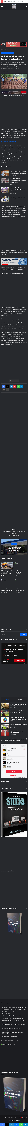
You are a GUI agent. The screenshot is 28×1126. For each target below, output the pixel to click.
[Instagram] (16, 536)
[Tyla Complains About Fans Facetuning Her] (5, 733)
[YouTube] (14, 536)
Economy (11, 53)
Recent (7, 699)
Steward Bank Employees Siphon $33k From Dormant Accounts (17, 190)
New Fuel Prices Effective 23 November (19, 572)
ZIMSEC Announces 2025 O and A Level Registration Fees (18, 718)
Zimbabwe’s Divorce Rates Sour (9, 1036)
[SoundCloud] (18, 536)
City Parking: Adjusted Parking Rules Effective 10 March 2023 (7, 573)
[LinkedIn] (11, 386)
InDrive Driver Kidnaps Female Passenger (12, 1015)
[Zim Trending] (14, 6)
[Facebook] (3, 386)
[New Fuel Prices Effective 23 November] (21, 565)
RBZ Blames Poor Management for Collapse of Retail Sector (18, 180)
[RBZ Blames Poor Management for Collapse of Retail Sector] (5, 180)
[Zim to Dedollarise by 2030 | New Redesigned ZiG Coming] (5, 173)
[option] (14, 547)
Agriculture (8, 49)
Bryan (14, 529)
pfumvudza (14, 381)
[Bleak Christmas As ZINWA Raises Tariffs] (7, 583)
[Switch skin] (23, 7)
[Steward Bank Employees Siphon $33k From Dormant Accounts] (5, 190)
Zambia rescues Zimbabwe (8, 141)
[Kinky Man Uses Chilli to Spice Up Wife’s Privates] (5, 713)
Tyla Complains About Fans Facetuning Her (17, 731)
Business (14, 544)
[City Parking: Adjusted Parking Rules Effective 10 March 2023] (7, 565)
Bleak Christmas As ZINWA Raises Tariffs (6, 589)
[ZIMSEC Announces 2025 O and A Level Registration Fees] (5, 720)
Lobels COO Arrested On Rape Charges (20, 589)
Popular (20, 699)
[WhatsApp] (18, 386)
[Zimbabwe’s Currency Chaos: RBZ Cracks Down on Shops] (5, 199)
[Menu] (2, 7)
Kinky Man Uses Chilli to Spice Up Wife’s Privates (18, 711)
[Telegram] (21, 386)
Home (3, 49)
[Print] (7, 389)
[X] (7, 386)
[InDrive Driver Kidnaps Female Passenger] (5, 726)
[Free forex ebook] (14, 44)
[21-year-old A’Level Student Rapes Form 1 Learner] (5, 706)
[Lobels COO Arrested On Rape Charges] (21, 583)
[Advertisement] (14, 25)
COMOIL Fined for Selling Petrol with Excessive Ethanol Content (14, 548)
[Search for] (26, 7)
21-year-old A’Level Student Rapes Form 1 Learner (18, 705)
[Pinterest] (14, 386)
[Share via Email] (3, 389)
